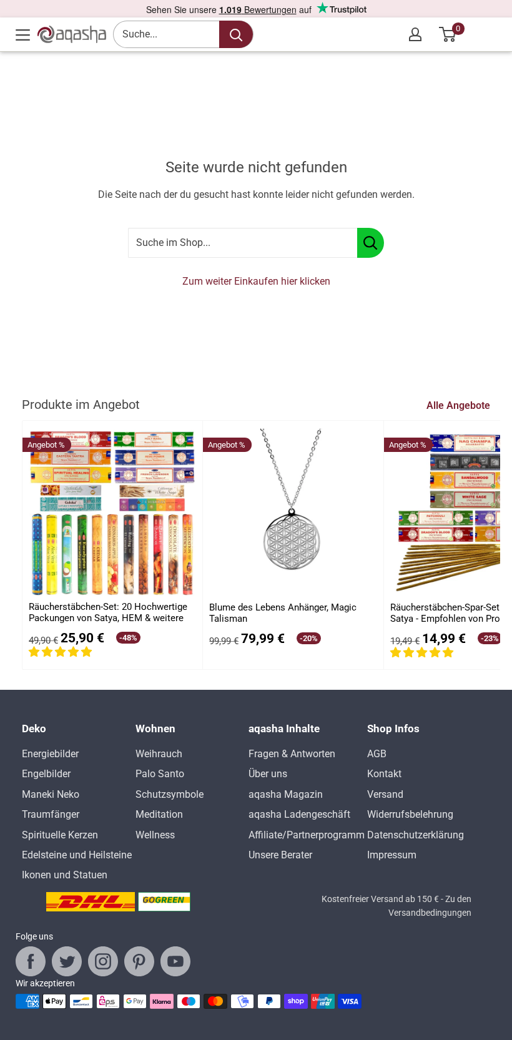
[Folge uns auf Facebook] (31, 961)
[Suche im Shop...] (370, 243)
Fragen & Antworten (292, 754)
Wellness (155, 835)
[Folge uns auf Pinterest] (139, 961)
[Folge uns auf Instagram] (103, 961)
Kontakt (384, 774)
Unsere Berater (280, 855)
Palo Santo (159, 774)
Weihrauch (158, 754)
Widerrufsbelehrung (410, 814)
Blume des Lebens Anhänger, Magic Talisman (283, 613)
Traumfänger (50, 814)
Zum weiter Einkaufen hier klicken (256, 281)
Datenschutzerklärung (415, 835)
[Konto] (415, 34)
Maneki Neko (50, 794)
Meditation (159, 814)
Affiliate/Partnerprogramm (307, 835)
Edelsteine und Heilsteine (77, 855)
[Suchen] (236, 34)
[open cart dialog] (448, 34)
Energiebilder (50, 754)
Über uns (268, 774)
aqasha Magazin (286, 794)
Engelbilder (46, 774)
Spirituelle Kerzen (60, 835)
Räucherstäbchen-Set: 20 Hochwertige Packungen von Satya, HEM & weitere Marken (108, 612)
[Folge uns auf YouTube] (175, 961)
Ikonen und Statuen (64, 875)
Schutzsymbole (169, 794)
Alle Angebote (459, 405)
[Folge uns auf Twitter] (67, 961)
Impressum (391, 855)
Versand (385, 794)
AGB (376, 754)
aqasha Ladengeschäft (299, 814)
